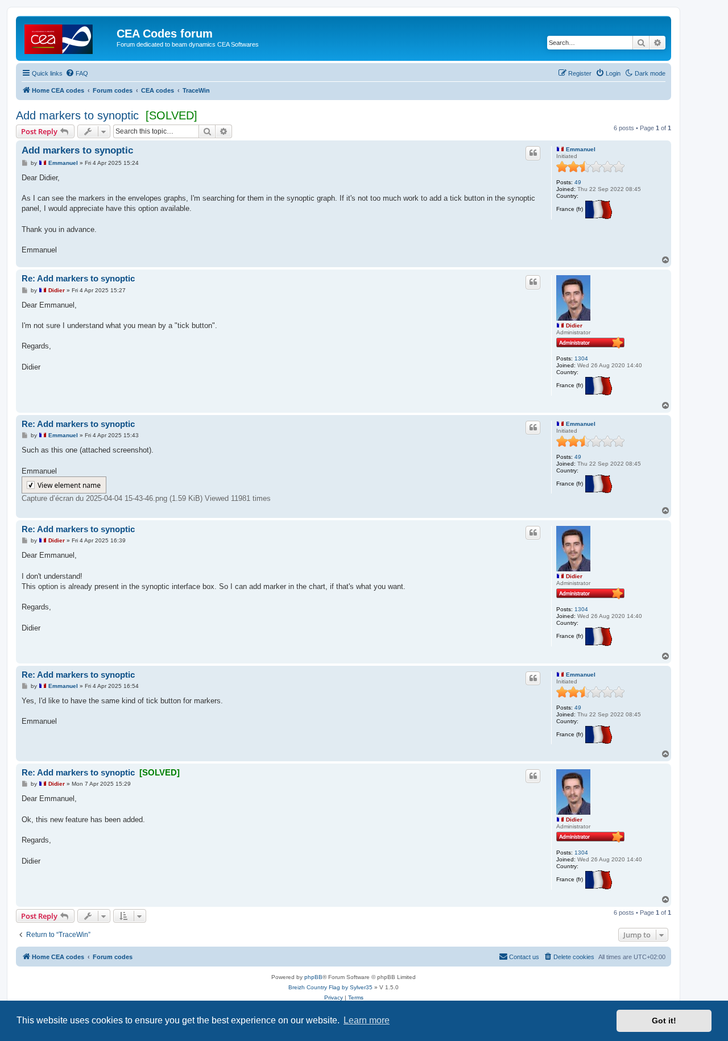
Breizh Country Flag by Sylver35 (330, 987)
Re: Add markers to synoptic (78, 278)
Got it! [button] (664, 1020)
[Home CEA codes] (68, 37)
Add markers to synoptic (77, 115)
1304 (581, 358)
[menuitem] (76, 73)
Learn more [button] (367, 1020)
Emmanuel (580, 149)
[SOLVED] (171, 115)
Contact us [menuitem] (524, 956)
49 (577, 182)
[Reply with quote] (533, 153)
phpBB (313, 977)
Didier (574, 325)
